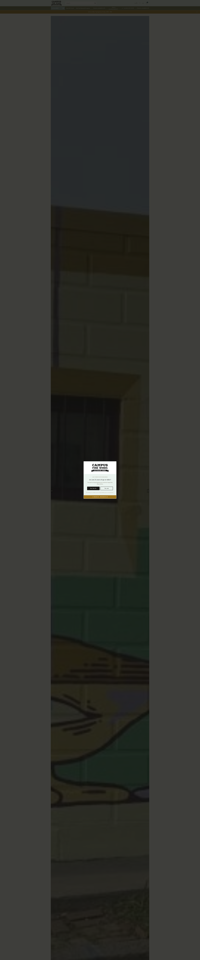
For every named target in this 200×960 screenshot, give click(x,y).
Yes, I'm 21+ (93, 488)
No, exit (107, 488)
